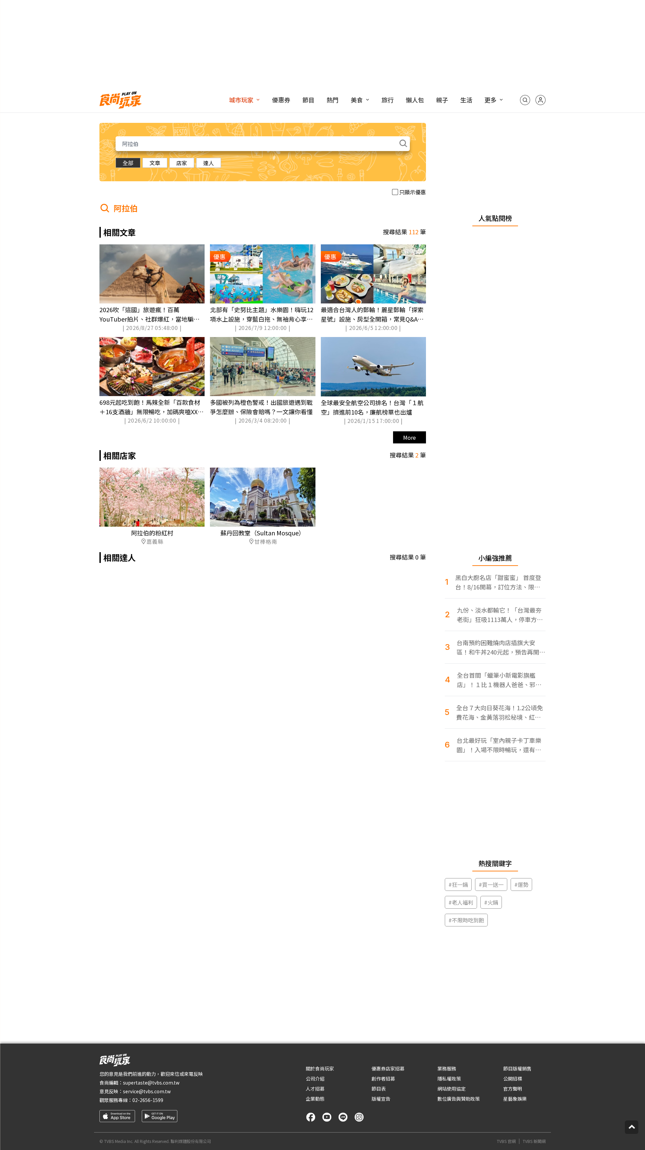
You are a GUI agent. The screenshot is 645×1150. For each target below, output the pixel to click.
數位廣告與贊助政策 (458, 1098)
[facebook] (311, 1117)
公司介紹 (315, 1078)
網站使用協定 (451, 1088)
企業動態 (315, 1098)
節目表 (379, 1088)
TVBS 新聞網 (534, 1141)
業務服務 (446, 1068)
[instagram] (359, 1117)
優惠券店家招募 (388, 1068)
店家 (181, 163)
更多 (490, 99)
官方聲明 (512, 1088)
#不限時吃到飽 (466, 920)
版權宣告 (381, 1098)
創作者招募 (383, 1078)
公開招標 (512, 1078)
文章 (154, 163)
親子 (442, 99)
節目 (308, 99)
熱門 (333, 99)
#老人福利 (460, 902)
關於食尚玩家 (320, 1068)
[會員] (540, 100)
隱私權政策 (449, 1078)
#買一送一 (491, 884)
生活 (466, 99)
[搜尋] (525, 100)
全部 (128, 163)
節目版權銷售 (517, 1068)
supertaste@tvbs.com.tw (151, 1082)
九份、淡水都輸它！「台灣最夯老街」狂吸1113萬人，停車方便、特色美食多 (499, 615)
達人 (208, 163)
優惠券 (281, 99)
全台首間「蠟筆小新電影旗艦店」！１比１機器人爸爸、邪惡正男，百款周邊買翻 (499, 680)
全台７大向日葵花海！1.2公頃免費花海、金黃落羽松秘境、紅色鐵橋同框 (499, 712)
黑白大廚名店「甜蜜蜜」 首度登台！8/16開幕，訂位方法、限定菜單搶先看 (498, 582)
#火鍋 (491, 902)
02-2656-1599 (147, 1100)
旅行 (388, 99)
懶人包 (415, 99)
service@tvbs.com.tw (147, 1091)
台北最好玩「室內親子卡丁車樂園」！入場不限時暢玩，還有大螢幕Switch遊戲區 (499, 745)
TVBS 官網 (506, 1141)
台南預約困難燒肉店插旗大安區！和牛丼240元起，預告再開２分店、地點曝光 (501, 647)
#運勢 (521, 884)
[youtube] (327, 1117)
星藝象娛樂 (515, 1098)
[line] (343, 1117)
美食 (357, 99)
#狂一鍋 (458, 884)
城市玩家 (241, 99)
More (409, 437)
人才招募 (315, 1088)
